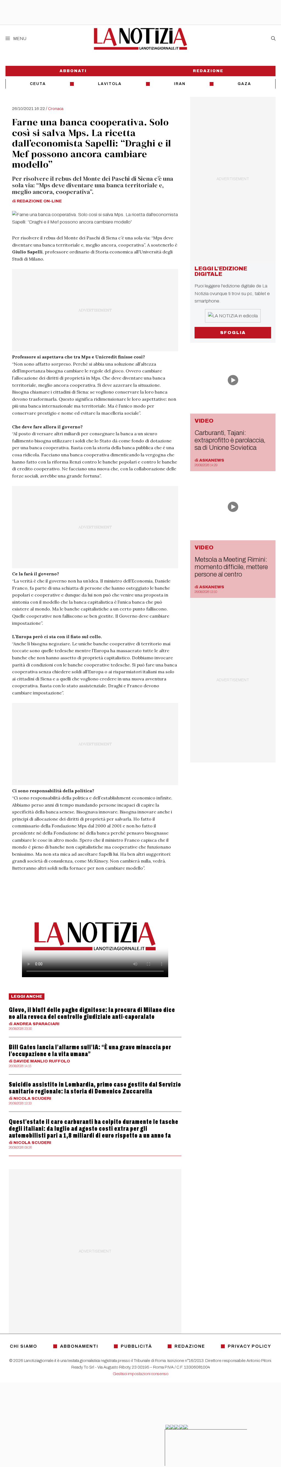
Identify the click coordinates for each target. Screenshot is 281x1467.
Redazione (208, 71)
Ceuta (38, 84)
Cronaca (55, 108)
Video (204, 421)
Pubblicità (136, 1346)
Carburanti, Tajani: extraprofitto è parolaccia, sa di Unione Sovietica (230, 440)
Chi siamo (23, 1346)
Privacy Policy (249, 1346)
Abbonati (73, 71)
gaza (244, 84)
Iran (180, 84)
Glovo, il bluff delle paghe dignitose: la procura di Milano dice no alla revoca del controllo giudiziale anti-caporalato (92, 1013)
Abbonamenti (79, 1346)
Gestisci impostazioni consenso (140, 1374)
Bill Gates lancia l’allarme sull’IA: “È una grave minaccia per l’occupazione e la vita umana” (90, 1051)
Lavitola (110, 84)
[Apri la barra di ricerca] (273, 39)
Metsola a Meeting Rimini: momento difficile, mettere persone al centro (231, 567)
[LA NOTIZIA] (140, 38)
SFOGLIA (233, 332)
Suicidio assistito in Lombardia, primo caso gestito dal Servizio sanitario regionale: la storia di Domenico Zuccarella (95, 1088)
